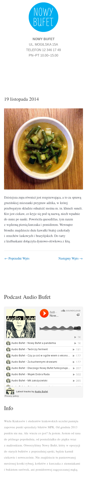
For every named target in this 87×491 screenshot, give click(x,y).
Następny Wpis (70, 258)
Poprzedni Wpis (16, 258)
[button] (43, 72)
